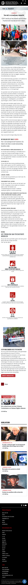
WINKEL (3, 520)
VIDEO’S (3, 514)
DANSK (3, 532)
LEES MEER (4, 411)
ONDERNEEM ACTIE (5, 518)
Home (4, 9)
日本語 (3, 538)
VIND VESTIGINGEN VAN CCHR (7, 575)
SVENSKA (3, 551)
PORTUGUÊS (4, 561)
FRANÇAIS (4, 534)
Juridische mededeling (5, 583)
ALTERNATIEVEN (4, 524)
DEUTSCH (4, 546)
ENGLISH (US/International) (7, 530)
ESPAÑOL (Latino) (5, 553)
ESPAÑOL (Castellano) (6, 555)
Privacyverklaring (11, 582)
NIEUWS (3, 522)
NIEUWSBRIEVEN (5, 573)
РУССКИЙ (4, 540)
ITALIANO (3, 559)
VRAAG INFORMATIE (5, 569)
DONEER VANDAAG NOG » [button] (8, 376)
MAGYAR (3, 548)
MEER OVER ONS (5, 512)
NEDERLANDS (4, 544)
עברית (3, 536)
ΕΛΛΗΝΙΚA (4, 557)
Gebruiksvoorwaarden (19, 582)
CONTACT (4, 577)
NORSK (3, 549)
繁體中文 (4, 542)
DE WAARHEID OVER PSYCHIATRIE (8, 516)
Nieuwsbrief (11, 9)
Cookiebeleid (13, 583)
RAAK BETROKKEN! (5, 571)
